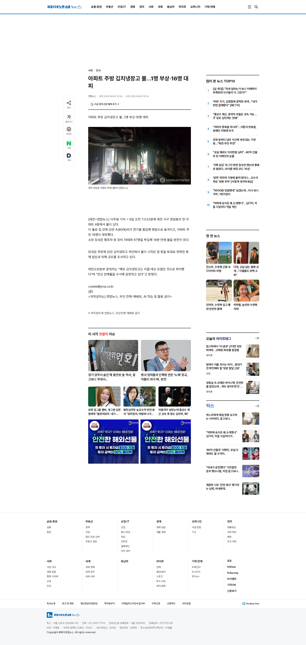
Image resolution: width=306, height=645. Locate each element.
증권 (49, 532)
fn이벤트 (232, 578)
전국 (98, 70)
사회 (151, 6)
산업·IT (122, 6)
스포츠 (159, 576)
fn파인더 (196, 567)
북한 (229, 536)
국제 (160, 6)
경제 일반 (161, 527)
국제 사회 (90, 576)
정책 (88, 527)
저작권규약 (109, 603)
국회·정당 (231, 532)
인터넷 (124, 541)
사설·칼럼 (196, 527)
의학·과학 (125, 551)
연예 (158, 567)
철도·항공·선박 (93, 536)
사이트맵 (186, 603)
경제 (132, 6)
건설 (88, 532)
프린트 (69, 134)
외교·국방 (231, 541)
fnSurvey (232, 572)
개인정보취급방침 (88, 603)
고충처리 (171, 603)
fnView (231, 566)
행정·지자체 (52, 576)
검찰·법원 (51, 571)
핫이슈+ (196, 576)
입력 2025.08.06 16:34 (110, 96)
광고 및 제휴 (68, 603)
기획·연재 (210, 6)
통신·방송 (125, 532)
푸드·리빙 (161, 581)
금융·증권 (96, 6)
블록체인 (125, 546)
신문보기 (231, 591)
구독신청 (156, 603)
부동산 (109, 6)
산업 (123, 527)
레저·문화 (161, 586)
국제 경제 (90, 567)
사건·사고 (51, 567)
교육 (49, 581)
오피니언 (195, 6)
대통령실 (231, 527)
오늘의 (218, 339)
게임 (123, 536)
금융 (49, 527)
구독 (69, 148)
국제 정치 (90, 571)
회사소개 (51, 603)
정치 (141, 6)
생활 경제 (161, 532)
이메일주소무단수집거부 (133, 603)
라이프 (182, 6)
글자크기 (68, 122)
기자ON (231, 584)
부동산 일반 (91, 541)
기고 (194, 532)
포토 (229, 560)
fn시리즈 (196, 571)
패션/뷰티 (161, 571)
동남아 (170, 6)
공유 (69, 107)
